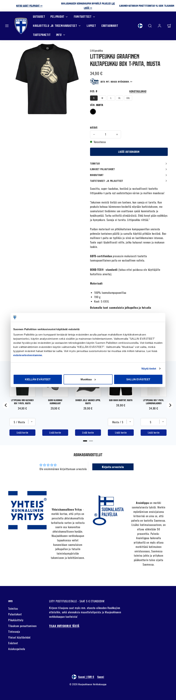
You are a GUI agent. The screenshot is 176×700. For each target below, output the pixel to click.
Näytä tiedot (148, 368)
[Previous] (6, 405)
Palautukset (15, 614)
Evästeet (13, 643)
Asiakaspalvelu (16, 649)
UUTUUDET (39, 17)
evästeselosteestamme (27, 355)
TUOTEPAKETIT (42, 35)
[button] (7, 26)
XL (119, 98)
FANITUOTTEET (83, 17)
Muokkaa (86, 379)
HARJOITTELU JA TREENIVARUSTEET (55, 26)
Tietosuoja (14, 631)
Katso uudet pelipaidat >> (29, 5)
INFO (59, 35)
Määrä (94, 127)
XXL (128, 98)
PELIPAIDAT (57, 17)
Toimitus (13, 608)
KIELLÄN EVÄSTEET (38, 379)
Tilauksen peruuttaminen (22, 626)
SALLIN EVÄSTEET (138, 379)
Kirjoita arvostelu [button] (113, 467)
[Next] (170, 405)
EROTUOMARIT (110, 26)
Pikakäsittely (15, 620)
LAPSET (91, 26)
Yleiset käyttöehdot (19, 637)
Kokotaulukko (137, 91)
